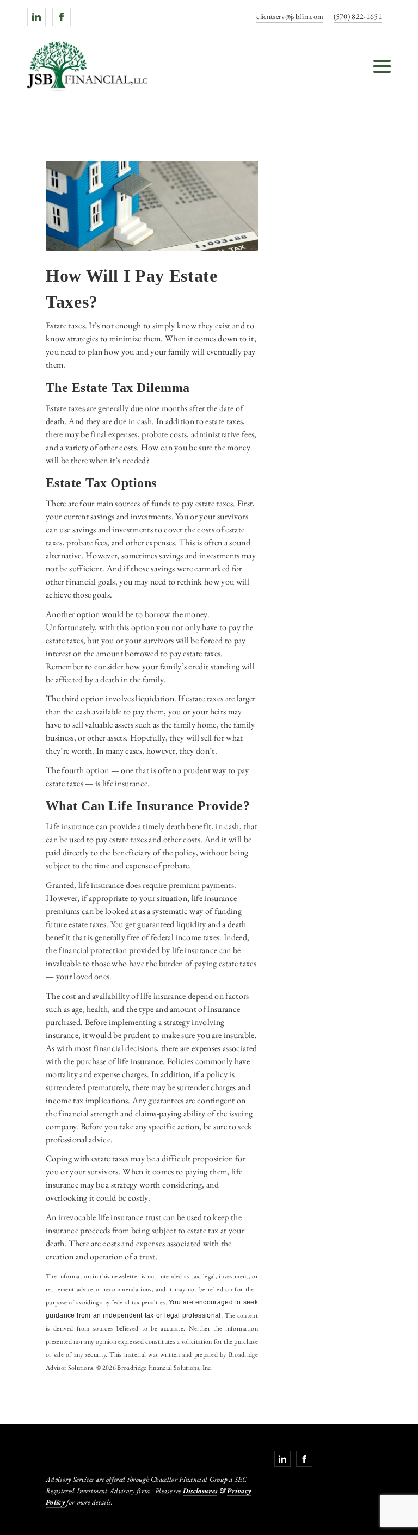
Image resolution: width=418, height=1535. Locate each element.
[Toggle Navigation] (382, 66)
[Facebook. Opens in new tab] (61, 17)
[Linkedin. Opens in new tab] (36, 17)
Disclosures (200, 1490)
